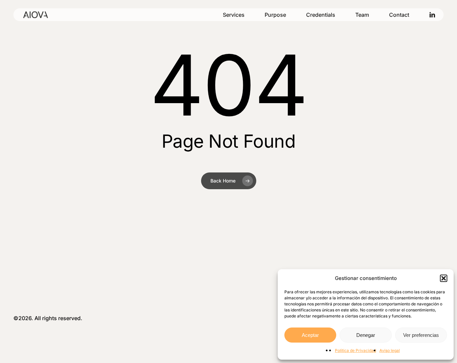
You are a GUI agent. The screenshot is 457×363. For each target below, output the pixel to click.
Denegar (365, 335)
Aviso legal (389, 350)
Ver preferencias (421, 335)
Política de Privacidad (355, 350)
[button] (443, 278)
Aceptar (310, 335)
